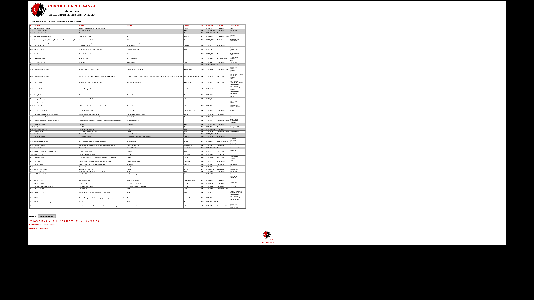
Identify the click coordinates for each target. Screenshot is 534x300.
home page (270, 239)
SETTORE (220, 26)
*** (31, 221)
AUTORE (37, 26)
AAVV (35, 221)
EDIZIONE (130, 26)
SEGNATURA (210, 26)
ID (30, 26)
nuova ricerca (49, 225)
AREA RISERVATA (267, 242)
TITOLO (81, 26)
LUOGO (186, 26)
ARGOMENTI (234, 26)
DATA (203, 26)
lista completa (35, 225)
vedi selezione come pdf (39, 228)
